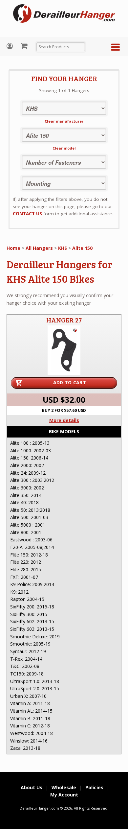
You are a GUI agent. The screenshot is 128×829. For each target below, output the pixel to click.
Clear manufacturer (64, 121)
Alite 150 (82, 248)
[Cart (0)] (25, 45)
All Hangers (39, 248)
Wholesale (64, 787)
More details (64, 420)
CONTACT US (27, 214)
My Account (10, 46)
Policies (94, 787)
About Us (31, 787)
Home (13, 248)
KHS (62, 248)
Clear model (64, 148)
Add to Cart (69, 382)
